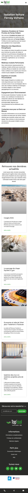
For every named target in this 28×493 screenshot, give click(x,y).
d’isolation (4, 87)
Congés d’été (9, 218)
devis (22, 121)
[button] (26, 2)
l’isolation (18, 95)
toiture (19, 35)
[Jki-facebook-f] (7, 468)
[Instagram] (12, 468)
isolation (12, 35)
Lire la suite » (7, 230)
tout (11, 104)
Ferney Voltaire (19, 39)
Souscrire (22, 411)
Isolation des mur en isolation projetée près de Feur (13, 377)
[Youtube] (16, 468)
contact (17, 117)
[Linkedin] (20, 468)
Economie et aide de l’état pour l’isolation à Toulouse (14, 323)
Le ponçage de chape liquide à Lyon (12, 269)
